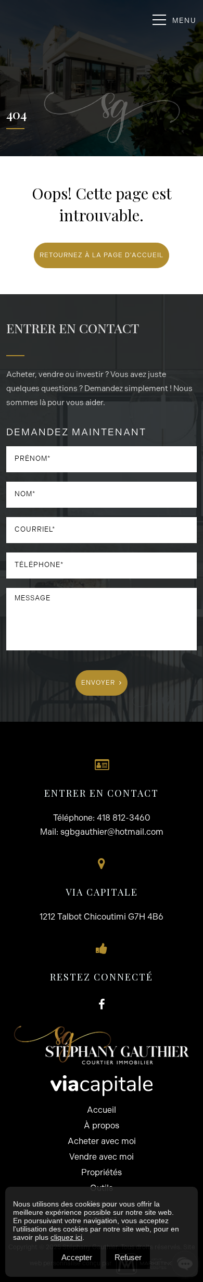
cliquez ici (66, 1237)
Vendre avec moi (101, 1157)
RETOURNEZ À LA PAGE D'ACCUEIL (101, 255)
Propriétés (101, 1172)
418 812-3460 (123, 818)
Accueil (101, 1110)
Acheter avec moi (102, 1141)
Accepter (76, 1257)
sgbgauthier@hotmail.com (111, 832)
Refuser (128, 1257)
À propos (101, 1125)
